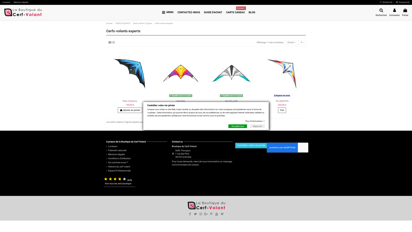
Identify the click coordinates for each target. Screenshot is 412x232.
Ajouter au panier (131, 110)
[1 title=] (106, 179)
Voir (282, 110)
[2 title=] (110, 179)
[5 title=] (124, 179)
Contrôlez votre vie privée (251, 145)
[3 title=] (115, 179)
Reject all (257, 126)
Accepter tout (238, 126)
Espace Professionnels (119, 170)
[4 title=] (120, 179)
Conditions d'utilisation (119, 158)
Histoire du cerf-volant (119, 166)
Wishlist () (387, 2)
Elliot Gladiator (130, 101)
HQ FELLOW (231, 101)
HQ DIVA (180, 101)
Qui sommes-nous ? (118, 162)
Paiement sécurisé (117, 150)
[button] (168, 12)
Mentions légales (21, 2)
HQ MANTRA (282, 101)
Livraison (6, 2)
